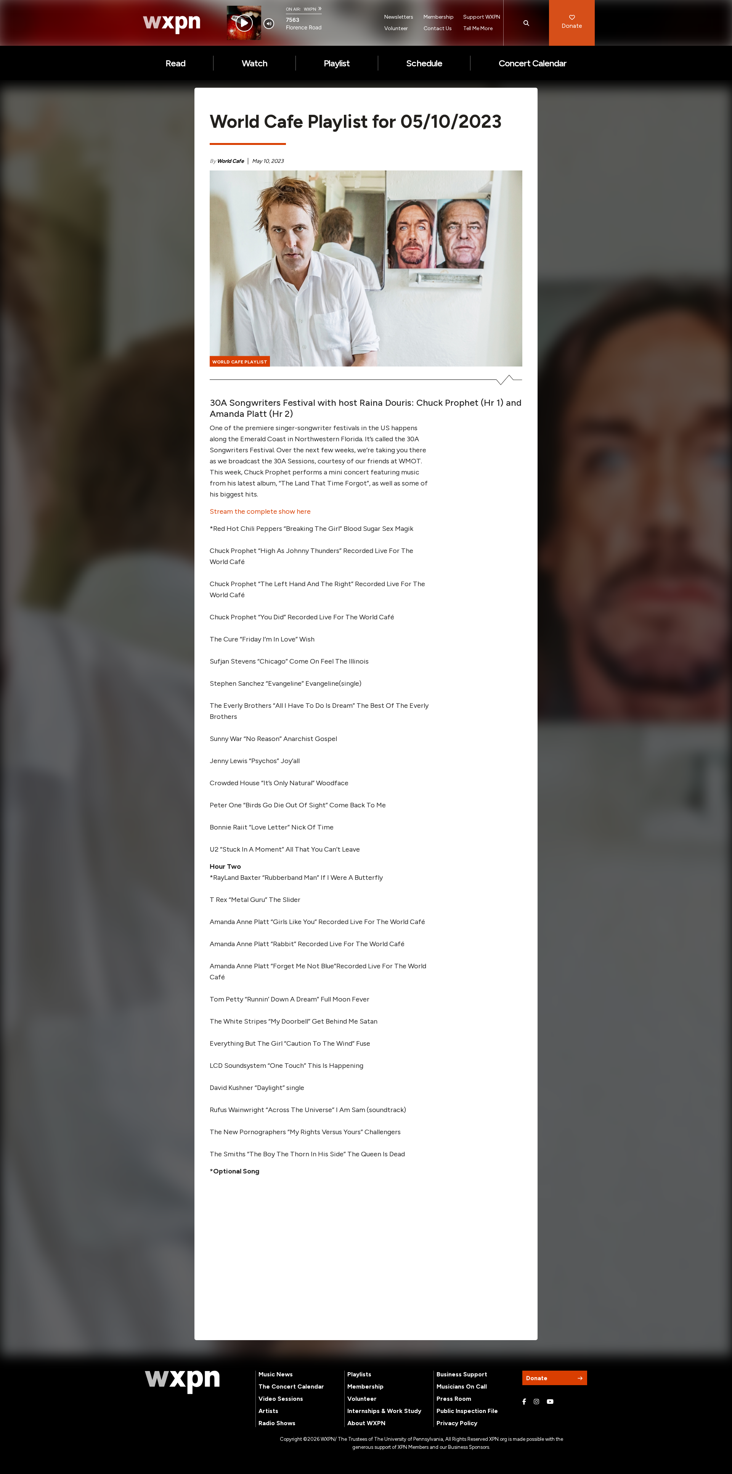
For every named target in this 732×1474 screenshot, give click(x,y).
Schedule (424, 63)
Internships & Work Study (384, 1411)
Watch (254, 63)
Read (175, 63)
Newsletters (398, 17)
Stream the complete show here (260, 511)
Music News (275, 1374)
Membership (439, 17)
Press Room (454, 1398)
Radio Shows (276, 1423)
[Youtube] (550, 1402)
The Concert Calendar (291, 1386)
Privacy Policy (457, 1423)
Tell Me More (478, 28)
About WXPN (366, 1423)
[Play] (244, 23)
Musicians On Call (462, 1386)
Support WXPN (481, 17)
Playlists (359, 1374)
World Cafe (230, 161)
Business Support (462, 1374)
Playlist (337, 63)
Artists (268, 1411)
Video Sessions (280, 1398)
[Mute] (268, 23)
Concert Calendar (533, 63)
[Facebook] (524, 1402)
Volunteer (396, 28)
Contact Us (438, 28)
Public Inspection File (467, 1411)
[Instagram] (536, 1402)
